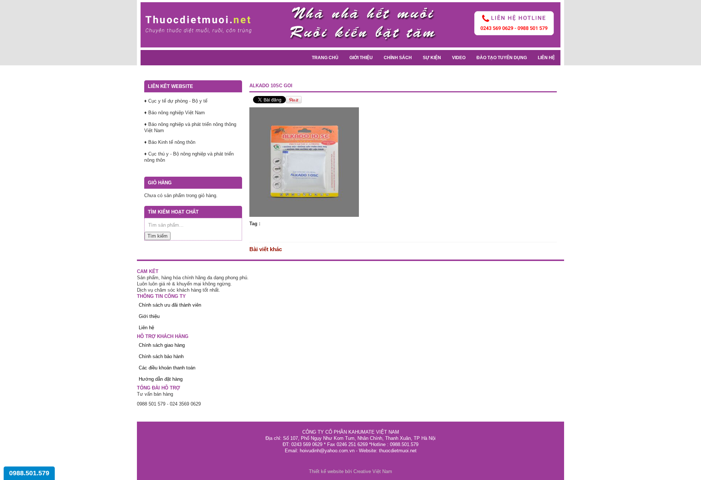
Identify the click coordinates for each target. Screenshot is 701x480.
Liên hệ (546, 57)
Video (459, 57)
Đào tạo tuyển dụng (501, 57)
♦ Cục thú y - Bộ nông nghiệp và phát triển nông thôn (189, 157)
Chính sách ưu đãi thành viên (170, 305)
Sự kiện (432, 57)
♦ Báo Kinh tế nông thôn (169, 142)
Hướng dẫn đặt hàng (161, 379)
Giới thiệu (361, 57)
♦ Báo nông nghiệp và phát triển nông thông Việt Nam (190, 127)
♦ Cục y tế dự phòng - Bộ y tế (175, 101)
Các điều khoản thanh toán (167, 367)
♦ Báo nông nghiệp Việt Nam (174, 112)
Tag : (254, 223)
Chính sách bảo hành (161, 356)
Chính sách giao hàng (162, 345)
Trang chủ (325, 57)
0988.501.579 (29, 473)
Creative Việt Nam (372, 471)
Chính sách (398, 57)
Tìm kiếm (158, 236)
